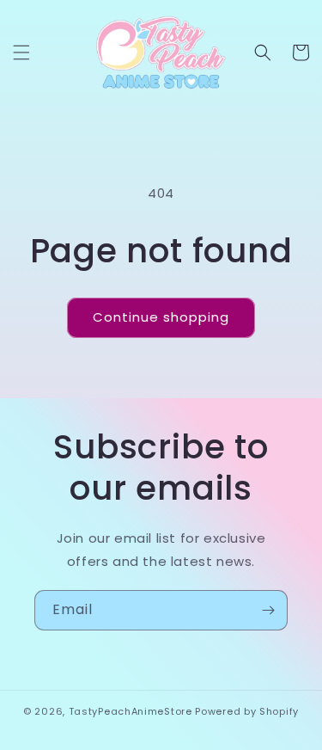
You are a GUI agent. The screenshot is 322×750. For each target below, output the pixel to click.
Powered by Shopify (247, 711)
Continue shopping (161, 317)
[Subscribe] (268, 610)
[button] (21, 52)
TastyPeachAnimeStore (130, 711)
